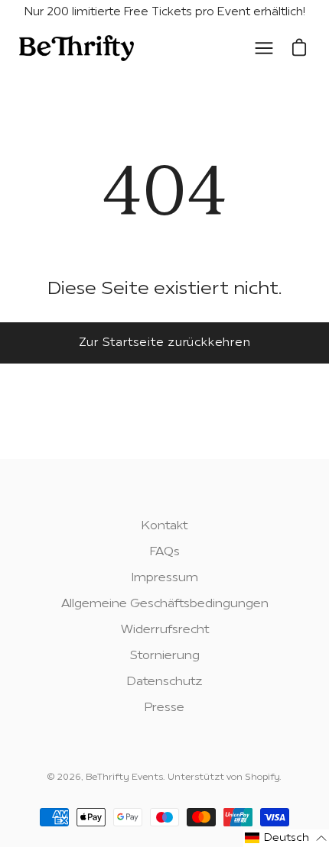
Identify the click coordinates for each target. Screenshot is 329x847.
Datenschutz (165, 682)
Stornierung (165, 656)
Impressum (165, 578)
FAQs (165, 552)
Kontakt (164, 526)
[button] (286, 838)
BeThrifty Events (124, 777)
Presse (164, 708)
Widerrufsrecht (165, 630)
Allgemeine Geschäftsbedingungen (165, 604)
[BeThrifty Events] (76, 49)
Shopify (262, 777)
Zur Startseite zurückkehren (165, 343)
